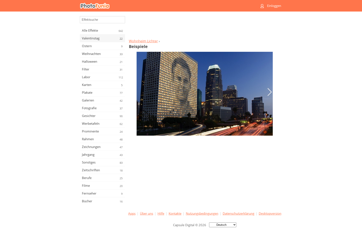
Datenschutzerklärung (238, 213)
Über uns (146, 213)
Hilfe (161, 213)
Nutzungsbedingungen (202, 213)
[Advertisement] (204, 26)
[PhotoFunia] (165, 6)
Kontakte (175, 213)
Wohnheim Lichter (143, 41)
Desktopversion (270, 213)
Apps (132, 213)
